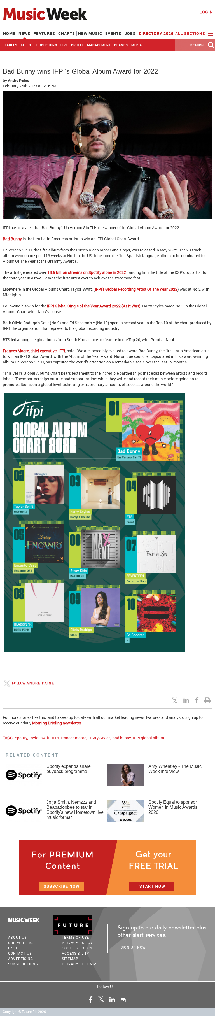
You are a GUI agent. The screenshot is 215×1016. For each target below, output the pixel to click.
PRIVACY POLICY (77, 942)
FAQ (13, 948)
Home (9, 33)
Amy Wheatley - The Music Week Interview (175, 769)
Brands (121, 45)
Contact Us (20, 953)
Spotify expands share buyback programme (68, 769)
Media (136, 45)
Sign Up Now (133, 947)
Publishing (46, 45)
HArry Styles (99, 737)
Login (206, 12)
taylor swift (39, 737)
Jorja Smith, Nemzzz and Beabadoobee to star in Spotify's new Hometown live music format (75, 810)
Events (113, 33)
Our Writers (21, 942)
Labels (11, 45)
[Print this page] (208, 700)
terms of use (75, 937)
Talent (27, 45)
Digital (77, 45)
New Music (90, 33)
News (24, 33)
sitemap (70, 958)
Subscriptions (23, 964)
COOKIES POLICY (77, 948)
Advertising (20, 958)
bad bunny (122, 737)
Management (99, 45)
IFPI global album (148, 737)
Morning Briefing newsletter (56, 723)
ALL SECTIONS (190, 33)
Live (64, 45)
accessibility (75, 953)
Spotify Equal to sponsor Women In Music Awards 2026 (172, 807)
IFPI (55, 737)
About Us (17, 937)
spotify (21, 737)
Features (44, 33)
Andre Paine (18, 80)
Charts (66, 33)
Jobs (130, 33)
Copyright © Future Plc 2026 (24, 1012)
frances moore (73, 737)
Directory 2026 (156, 33)
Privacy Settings (79, 964)
